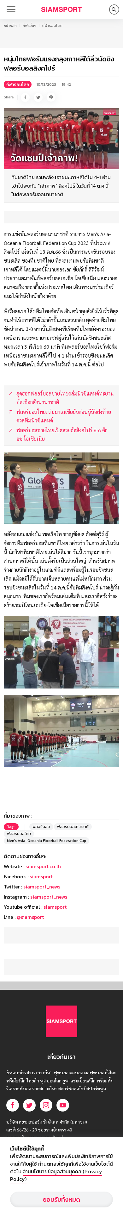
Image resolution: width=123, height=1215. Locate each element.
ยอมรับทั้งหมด (61, 1199)
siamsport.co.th (43, 866)
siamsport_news (41, 886)
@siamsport (30, 917)
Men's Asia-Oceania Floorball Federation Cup (46, 841)
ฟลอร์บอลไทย (19, 834)
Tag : (11, 827)
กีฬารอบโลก (52, 25)
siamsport (41, 876)
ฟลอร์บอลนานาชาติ (73, 827)
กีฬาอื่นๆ (29, 25)
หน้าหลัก (10, 25)
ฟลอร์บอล (41, 827)
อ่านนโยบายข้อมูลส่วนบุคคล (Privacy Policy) (56, 1175)
